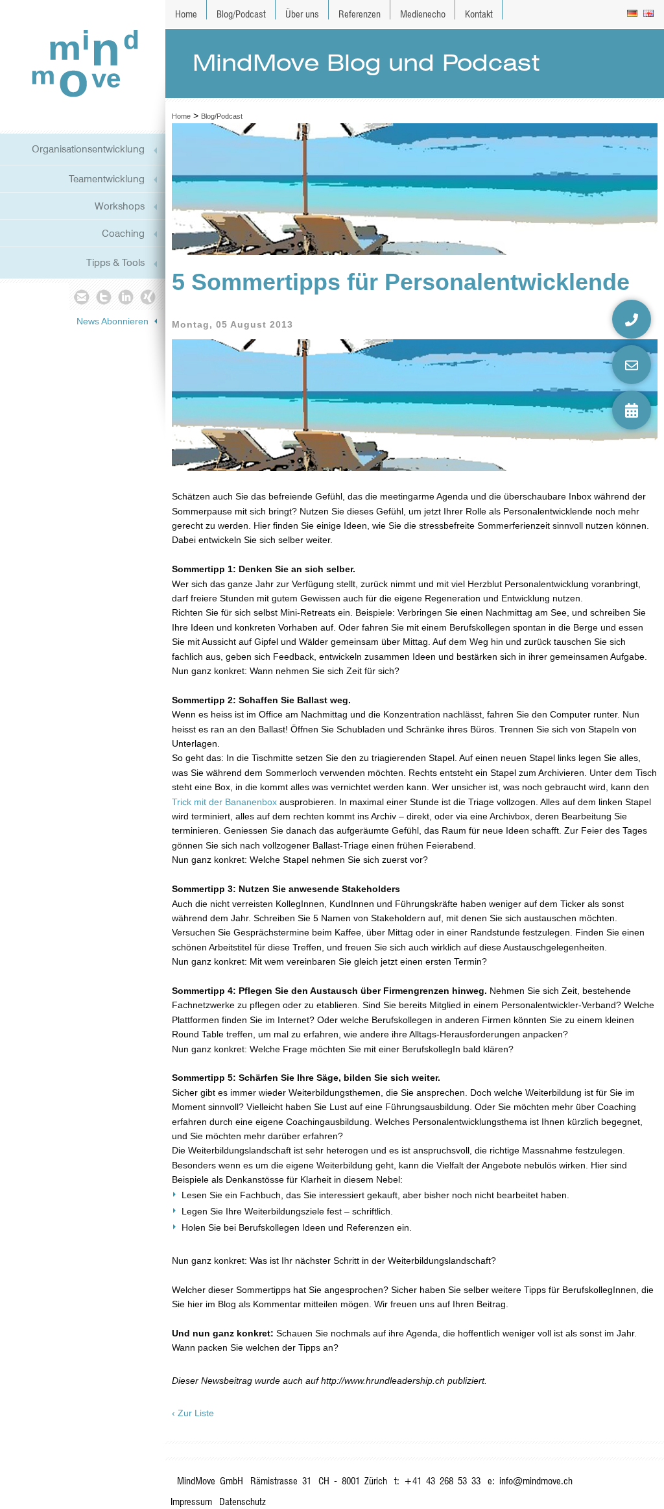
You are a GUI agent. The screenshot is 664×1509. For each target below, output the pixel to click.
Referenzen (359, 14)
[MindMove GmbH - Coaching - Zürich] (80, 63)
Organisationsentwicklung (88, 149)
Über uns (302, 14)
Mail (80, 296)
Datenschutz (242, 1501)
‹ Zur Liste (193, 1413)
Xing (148, 296)
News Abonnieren (112, 321)
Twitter (103, 296)
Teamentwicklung (107, 179)
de (633, 14)
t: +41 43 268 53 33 (437, 1481)
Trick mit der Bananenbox (225, 802)
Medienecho (422, 14)
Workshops (120, 206)
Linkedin (126, 296)
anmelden (646, 1489)
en (649, 14)
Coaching (123, 233)
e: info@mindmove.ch (530, 1481)
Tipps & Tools (115, 262)
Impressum (191, 1501)
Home (186, 14)
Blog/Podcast (241, 14)
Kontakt (479, 14)
